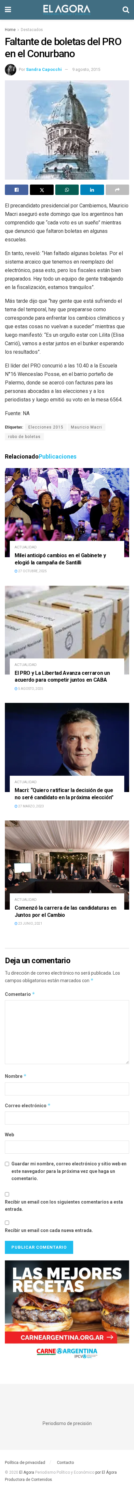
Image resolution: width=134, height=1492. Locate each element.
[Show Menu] (8, 10)
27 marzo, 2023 (31, 806)
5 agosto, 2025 (30, 688)
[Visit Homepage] (66, 9)
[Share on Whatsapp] (67, 190)
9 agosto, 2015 (86, 69)
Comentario (20, 994)
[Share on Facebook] (16, 190)
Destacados (32, 29)
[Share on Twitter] (41, 190)
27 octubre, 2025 (32, 571)
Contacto (65, 1462)
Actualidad (26, 547)
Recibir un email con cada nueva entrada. (49, 1230)
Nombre (16, 1076)
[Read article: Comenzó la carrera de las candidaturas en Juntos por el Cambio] (67, 865)
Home (10, 29)
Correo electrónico (28, 1105)
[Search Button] (126, 10)
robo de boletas (24, 436)
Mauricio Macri (86, 427)
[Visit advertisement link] (67, 1312)
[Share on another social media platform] (117, 190)
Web (9, 1134)
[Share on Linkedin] (92, 190)
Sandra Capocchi (44, 69)
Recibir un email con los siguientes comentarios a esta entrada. (64, 1205)
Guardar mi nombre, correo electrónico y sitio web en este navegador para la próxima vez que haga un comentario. (69, 1171)
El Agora (27, 1472)
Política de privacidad (25, 1462)
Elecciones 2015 (45, 427)
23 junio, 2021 (30, 923)
